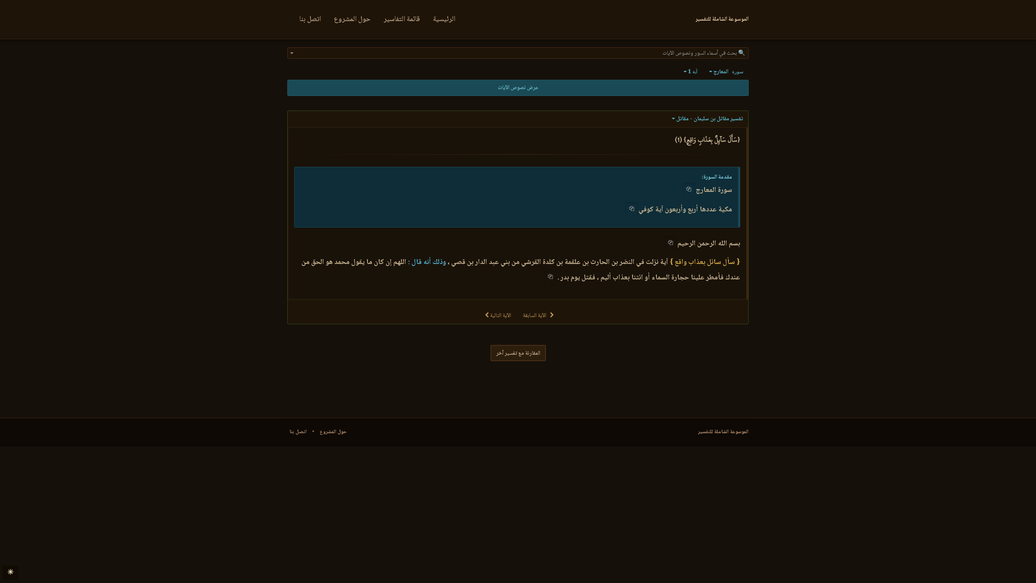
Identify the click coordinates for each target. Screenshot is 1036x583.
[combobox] (518, 53)
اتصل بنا (310, 19)
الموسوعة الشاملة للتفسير (723, 432)
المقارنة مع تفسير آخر (518, 353)
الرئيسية (444, 19)
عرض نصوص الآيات (518, 88)
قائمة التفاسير (402, 19)
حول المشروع (352, 19)
